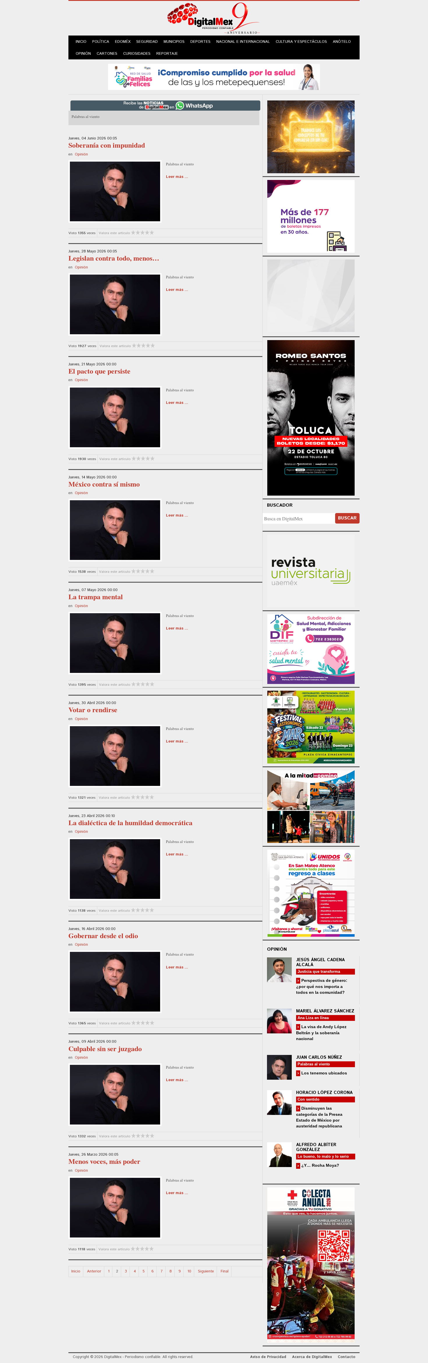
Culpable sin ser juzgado (105, 1048)
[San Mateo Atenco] (311, 892)
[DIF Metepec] (311, 648)
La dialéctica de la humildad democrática (130, 822)
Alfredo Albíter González (316, 1147)
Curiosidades (137, 53)
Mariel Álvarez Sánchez (325, 1011)
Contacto (346, 1357)
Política (100, 42)
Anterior (94, 1271)
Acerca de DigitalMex (312, 1357)
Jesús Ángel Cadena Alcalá (320, 962)
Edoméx (122, 42)
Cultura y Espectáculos (301, 42)
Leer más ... (177, 177)
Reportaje (167, 53)
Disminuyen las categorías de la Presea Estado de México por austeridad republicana (319, 1117)
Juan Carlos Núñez (319, 1057)
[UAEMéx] (311, 570)
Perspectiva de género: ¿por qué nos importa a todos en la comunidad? (321, 986)
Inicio (81, 42)
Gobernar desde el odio (103, 935)
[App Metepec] (214, 76)
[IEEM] (311, 216)
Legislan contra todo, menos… (113, 258)
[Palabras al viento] (115, 190)
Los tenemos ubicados (323, 1073)
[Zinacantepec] (311, 726)
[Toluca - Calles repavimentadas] (311, 805)
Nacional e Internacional (243, 42)
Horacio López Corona (324, 1093)
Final (225, 1271)
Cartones (107, 53)
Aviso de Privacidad (268, 1357)
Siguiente (206, 1271)
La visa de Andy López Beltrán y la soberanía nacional (321, 1032)
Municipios (174, 42)
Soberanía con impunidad (106, 145)
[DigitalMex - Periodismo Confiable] (214, 19)
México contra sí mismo (104, 484)
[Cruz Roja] (311, 1264)
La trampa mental (95, 596)
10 (189, 1271)
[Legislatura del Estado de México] (311, 136)
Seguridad (147, 42)
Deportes (200, 42)
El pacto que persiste (99, 371)
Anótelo (342, 42)
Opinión (83, 53)
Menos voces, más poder (104, 1161)
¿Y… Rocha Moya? (319, 1165)
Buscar (347, 518)
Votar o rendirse (92, 709)
